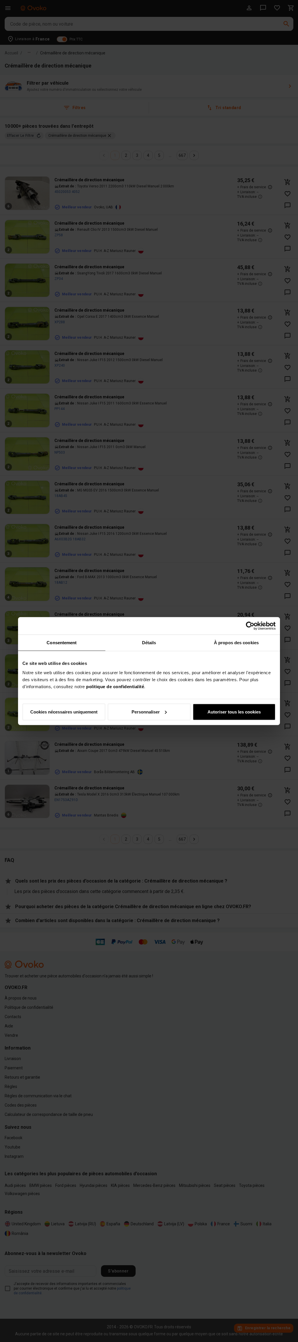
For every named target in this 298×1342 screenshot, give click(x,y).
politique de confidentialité (115, 686)
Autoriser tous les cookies (234, 711)
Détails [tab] (149, 642)
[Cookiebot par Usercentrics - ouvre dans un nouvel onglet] (250, 626)
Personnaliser (146, 711)
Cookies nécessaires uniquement (63, 711)
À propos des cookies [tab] (236, 642)
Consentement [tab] (62, 642)
